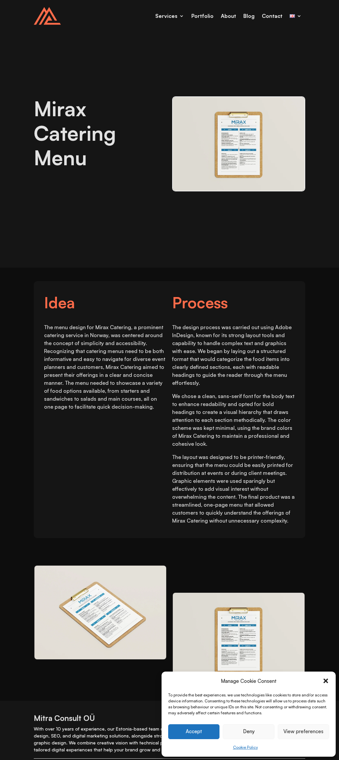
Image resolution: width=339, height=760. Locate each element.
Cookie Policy (245, 747)
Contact (272, 16)
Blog (249, 16)
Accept (194, 731)
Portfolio (202, 16)
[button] (325, 681)
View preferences (303, 731)
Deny (249, 731)
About (228, 16)
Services (166, 16)
